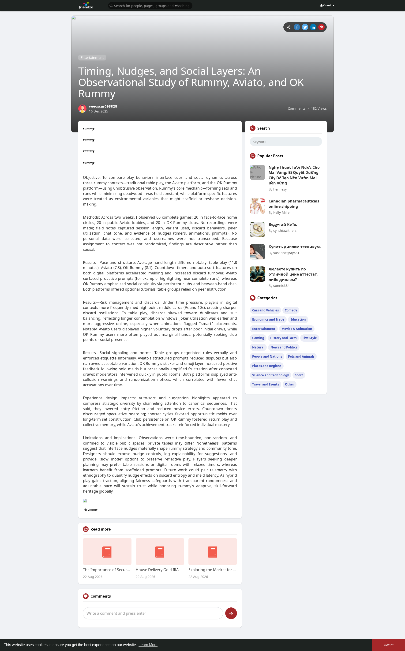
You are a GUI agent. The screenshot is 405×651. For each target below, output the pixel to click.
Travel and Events (265, 384)
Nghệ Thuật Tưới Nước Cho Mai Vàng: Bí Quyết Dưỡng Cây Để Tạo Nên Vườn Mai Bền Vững (294, 175)
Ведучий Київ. (283, 224)
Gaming (258, 338)
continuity (147, 283)
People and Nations (267, 356)
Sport (299, 375)
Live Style (310, 338)
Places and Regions (266, 366)
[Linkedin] (313, 27)
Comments (296, 108)
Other (289, 384)
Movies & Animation (296, 329)
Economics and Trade (268, 319)
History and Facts (283, 338)
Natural (258, 347)
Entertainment (92, 57)
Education (298, 319)
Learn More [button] (148, 645)
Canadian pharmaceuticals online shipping (294, 203)
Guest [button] (327, 5)
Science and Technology (270, 375)
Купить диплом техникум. (295, 246)
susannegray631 (286, 252)
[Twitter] (305, 27)
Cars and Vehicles (265, 310)
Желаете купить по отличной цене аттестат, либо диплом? (293, 274)
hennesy (280, 189)
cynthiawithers (284, 230)
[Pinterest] (321, 27)
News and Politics (283, 347)
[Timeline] (288, 27)
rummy (175, 448)
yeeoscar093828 (103, 106)
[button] (150, 5)
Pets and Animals (301, 356)
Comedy (291, 310)
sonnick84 (281, 285)
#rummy (91, 509)
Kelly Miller (282, 212)
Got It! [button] (389, 645)
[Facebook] (296, 27)
